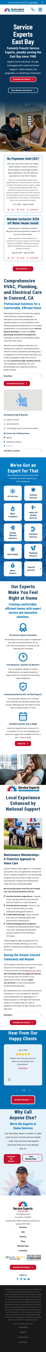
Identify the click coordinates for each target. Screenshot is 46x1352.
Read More (23, 1068)
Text (12, 209)
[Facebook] (17, 1279)
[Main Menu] (40, 9)
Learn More (33, 3)
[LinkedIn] (25, 1279)
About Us (21, 743)
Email (22, 209)
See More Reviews (21, 1100)
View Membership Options (21, 90)
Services (23, 1227)
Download (34, 209)
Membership (23, 1246)
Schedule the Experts (21, 79)
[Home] (14, 10)
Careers (23, 1236)
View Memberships (31, 1157)
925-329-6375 (13, 424)
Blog (23, 1241)
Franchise (23, 1250)
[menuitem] (23, 1327)
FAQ (23, 1232)
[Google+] (28, 1279)
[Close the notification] (42, 2)
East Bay (32, 971)
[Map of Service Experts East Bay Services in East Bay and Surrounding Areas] (23, 400)
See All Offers (21, 269)
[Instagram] (21, 1279)
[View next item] (29, 1090)
